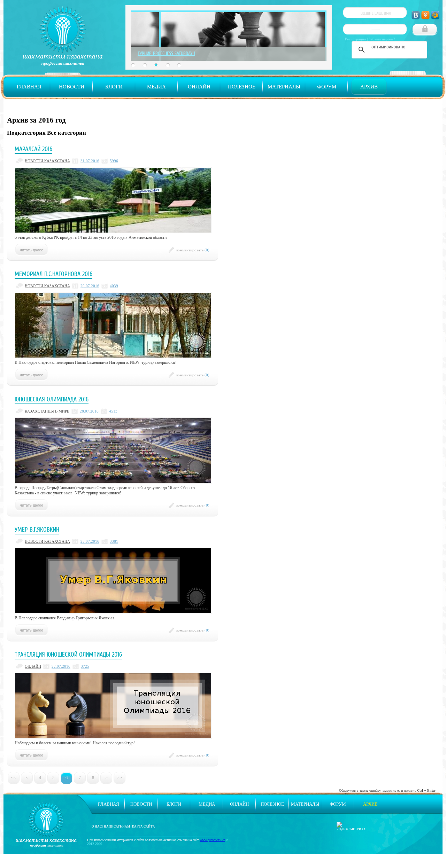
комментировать (192, 250)
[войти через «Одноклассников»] (425, 15)
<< (13, 777)
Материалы (284, 86)
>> (119, 777)
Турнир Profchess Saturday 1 (166, 53)
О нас (97, 826)
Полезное (241, 86)
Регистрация (355, 39)
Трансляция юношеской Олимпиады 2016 (68, 654)
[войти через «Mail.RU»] (435, 15)
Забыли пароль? (382, 39)
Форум (326, 86)
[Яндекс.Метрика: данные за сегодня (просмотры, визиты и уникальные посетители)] (351, 826)
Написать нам (117, 826)
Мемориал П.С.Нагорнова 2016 (53, 274)
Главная (29, 86)
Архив (369, 86)
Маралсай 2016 (33, 149)
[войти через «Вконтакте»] (416, 15)
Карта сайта (143, 826)
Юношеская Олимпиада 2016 (52, 399)
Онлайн (199, 86)
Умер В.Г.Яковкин (37, 529)
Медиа (156, 86)
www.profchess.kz (212, 840)
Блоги (114, 86)
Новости (71, 86)
